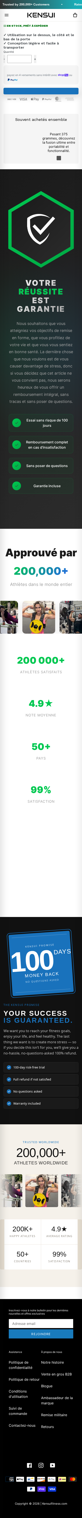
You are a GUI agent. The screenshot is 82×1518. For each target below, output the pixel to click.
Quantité (8, 51)
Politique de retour (24, 1379)
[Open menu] (6, 15)
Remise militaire (54, 1415)
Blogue (46, 1386)
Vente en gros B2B (56, 1374)
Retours (47, 1427)
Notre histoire (52, 1362)
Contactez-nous (22, 1425)
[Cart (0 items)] (75, 15)
